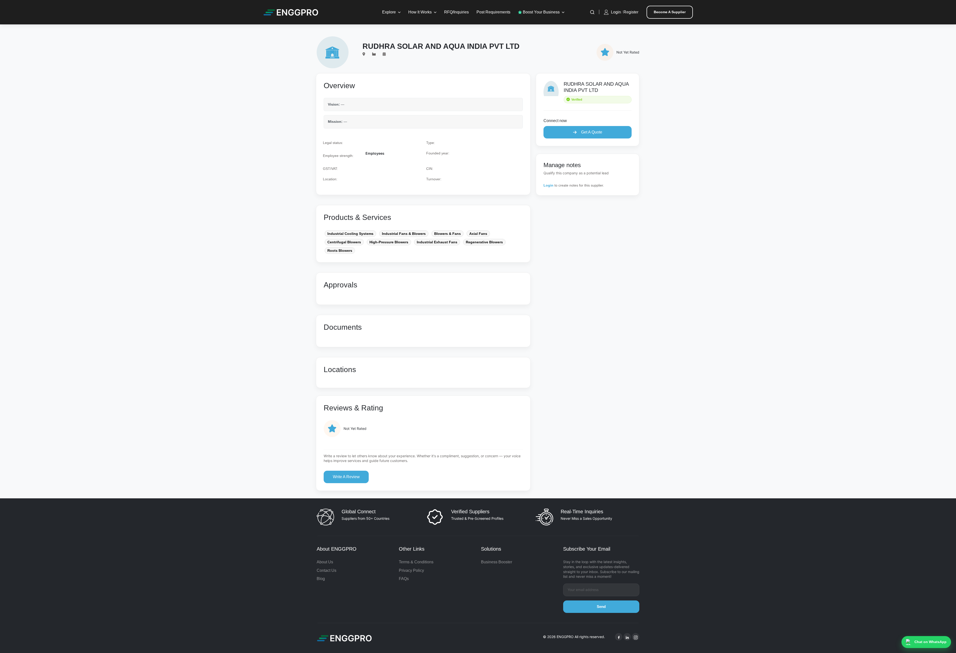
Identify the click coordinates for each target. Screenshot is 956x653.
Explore (389, 12)
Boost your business (541, 12)
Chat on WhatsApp (930, 642)
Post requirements (493, 12)
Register (630, 12)
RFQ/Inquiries (456, 12)
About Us (325, 562)
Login (616, 12)
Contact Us (326, 570)
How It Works (420, 12)
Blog (321, 579)
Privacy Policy (411, 570)
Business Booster (496, 562)
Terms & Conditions (416, 562)
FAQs (404, 579)
